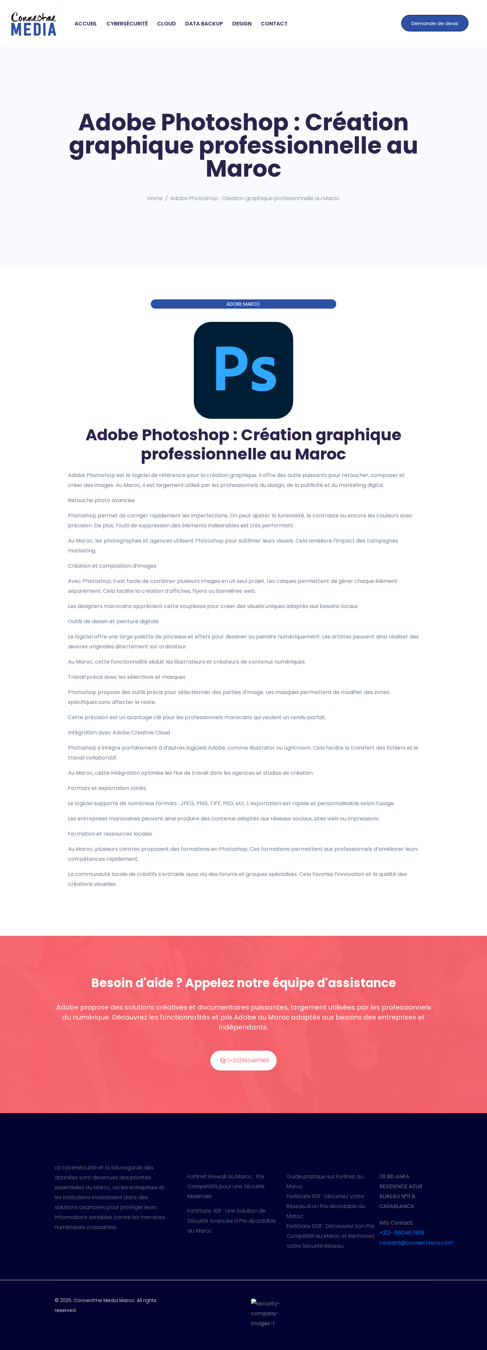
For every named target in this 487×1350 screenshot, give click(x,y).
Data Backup (204, 23)
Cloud (166, 23)
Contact (274, 23)
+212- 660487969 (401, 1233)
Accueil (86, 23)
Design (241, 23)
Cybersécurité (127, 23)
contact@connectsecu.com (416, 1242)
